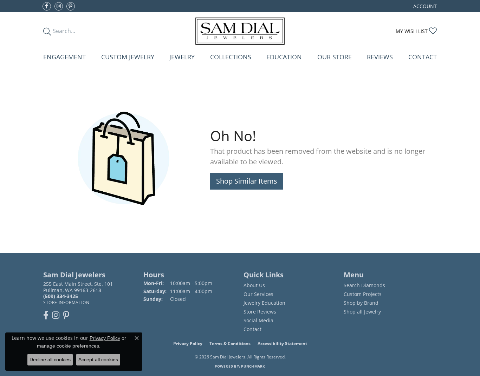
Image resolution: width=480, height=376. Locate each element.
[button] (424, 6)
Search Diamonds (364, 285)
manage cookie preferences (68, 346)
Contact (422, 56)
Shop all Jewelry (362, 311)
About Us (254, 285)
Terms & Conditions (230, 344)
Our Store (334, 56)
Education (284, 56)
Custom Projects (363, 294)
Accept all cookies (98, 359)
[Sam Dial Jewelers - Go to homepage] (240, 31)
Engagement (64, 56)
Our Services (258, 294)
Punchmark (253, 366)
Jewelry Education (264, 302)
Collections (230, 56)
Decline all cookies (50, 359)
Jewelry (182, 56)
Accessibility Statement (282, 344)
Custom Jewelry (127, 56)
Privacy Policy (187, 344)
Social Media (258, 320)
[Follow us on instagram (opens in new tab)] (58, 6)
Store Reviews (260, 311)
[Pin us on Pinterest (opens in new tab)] (70, 6)
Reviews (380, 56)
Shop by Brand (361, 302)
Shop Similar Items (246, 181)
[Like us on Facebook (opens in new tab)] (47, 6)
